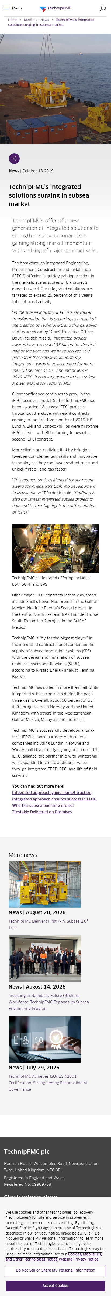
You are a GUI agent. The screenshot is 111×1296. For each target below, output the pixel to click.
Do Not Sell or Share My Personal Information (55, 1270)
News (44, 20)
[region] (55, 1246)
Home (12, 20)
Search (103, 8)
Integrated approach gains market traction (51, 793)
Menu (8, 8)
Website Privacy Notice (78, 1259)
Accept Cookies (56, 1286)
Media (29, 20)
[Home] (55, 8)
